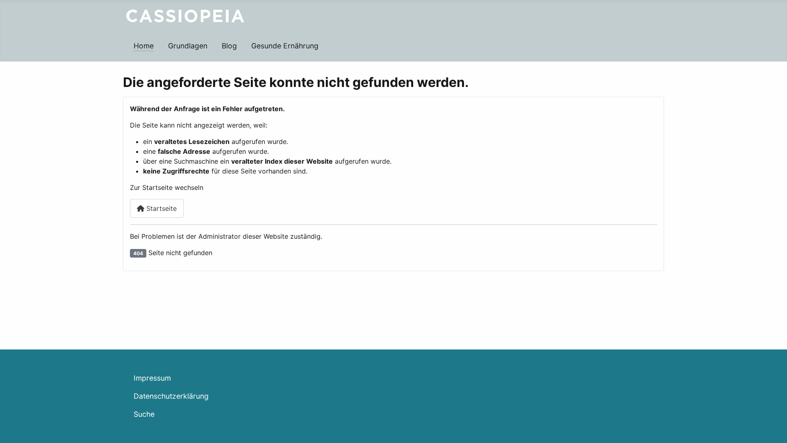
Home (144, 45)
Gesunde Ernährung (284, 45)
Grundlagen (187, 45)
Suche (144, 414)
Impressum (152, 378)
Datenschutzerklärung (171, 396)
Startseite (160, 208)
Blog (229, 45)
